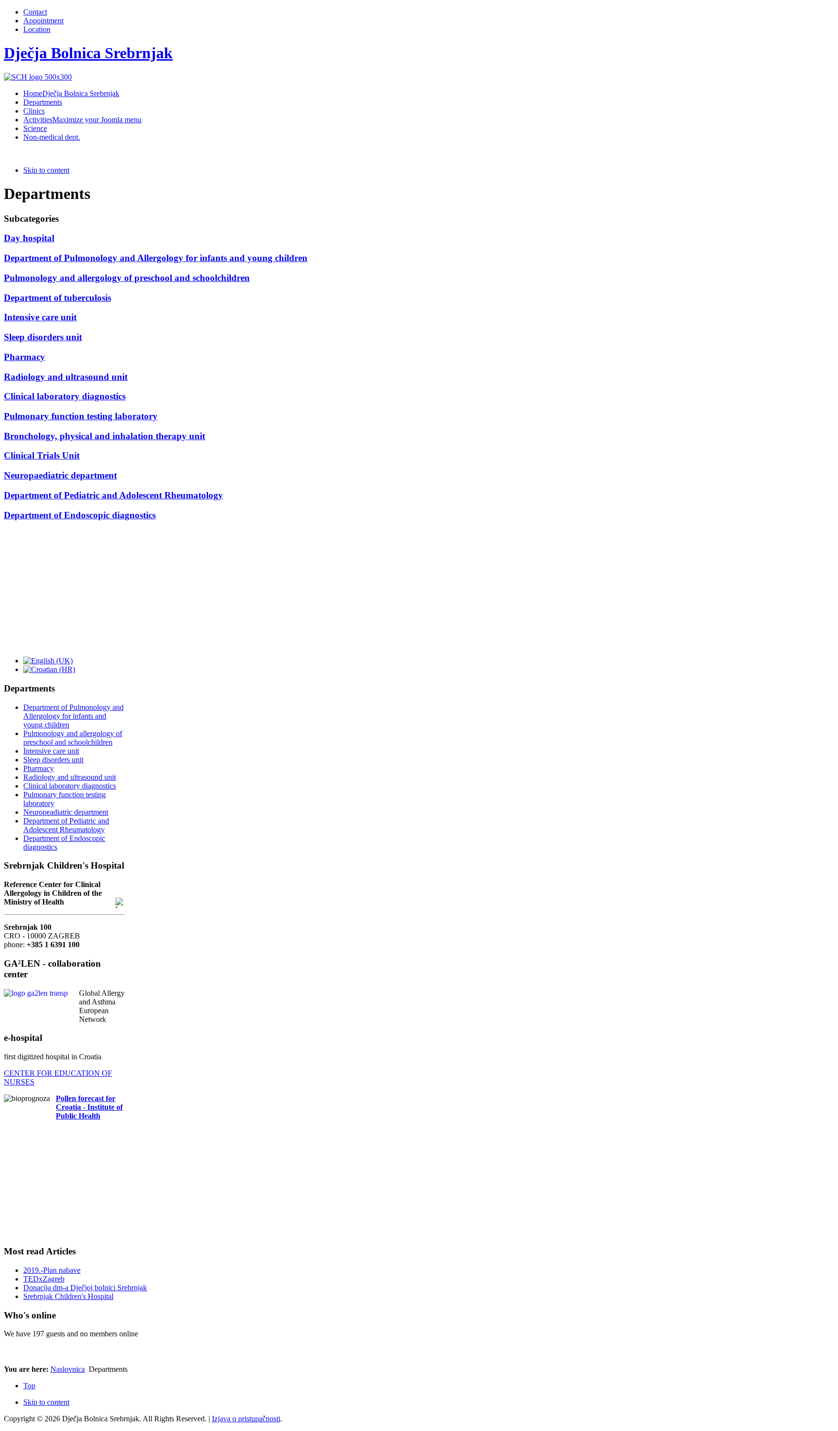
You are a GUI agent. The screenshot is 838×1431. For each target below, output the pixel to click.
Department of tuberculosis (57, 298)
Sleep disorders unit (43, 337)
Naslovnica (67, 1369)
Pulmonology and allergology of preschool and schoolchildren (127, 278)
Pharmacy (24, 357)
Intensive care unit (40, 317)
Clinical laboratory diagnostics (65, 396)
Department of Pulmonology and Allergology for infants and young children (155, 258)
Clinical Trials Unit (42, 455)
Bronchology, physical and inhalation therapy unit (104, 436)
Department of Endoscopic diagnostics (80, 515)
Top (29, 1386)
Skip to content (46, 170)
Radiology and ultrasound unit (66, 377)
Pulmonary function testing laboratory (81, 416)
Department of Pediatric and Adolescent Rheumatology (113, 495)
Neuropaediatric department (60, 475)
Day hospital (29, 238)
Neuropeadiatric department (65, 812)
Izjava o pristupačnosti (246, 1419)
